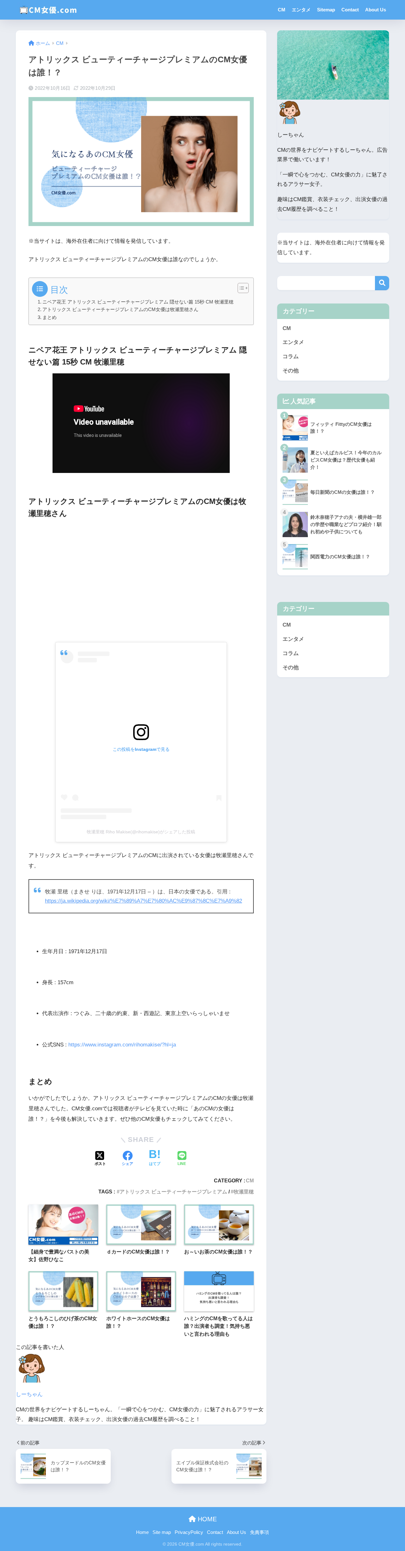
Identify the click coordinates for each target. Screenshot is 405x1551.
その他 (291, 371)
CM (281, 9)
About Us (375, 9)
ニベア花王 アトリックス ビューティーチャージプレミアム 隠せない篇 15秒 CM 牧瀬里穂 (138, 301)
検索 (382, 283)
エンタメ (301, 9)
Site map (162, 1532)
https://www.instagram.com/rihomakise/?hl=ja (122, 1045)
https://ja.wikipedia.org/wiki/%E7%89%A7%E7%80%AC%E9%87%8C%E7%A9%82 (143, 901)
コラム (291, 356)
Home (142, 1532)
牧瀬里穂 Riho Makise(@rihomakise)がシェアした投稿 (141, 831)
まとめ (49, 317)
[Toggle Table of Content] (240, 288)
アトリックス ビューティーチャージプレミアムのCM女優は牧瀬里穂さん (120, 309)
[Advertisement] (141, 579)
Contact (350, 9)
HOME (206, 1519)
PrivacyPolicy (189, 1532)
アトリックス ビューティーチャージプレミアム (173, 1191)
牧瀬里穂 (244, 1191)
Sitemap (326, 9)
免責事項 (259, 1532)
